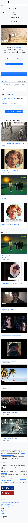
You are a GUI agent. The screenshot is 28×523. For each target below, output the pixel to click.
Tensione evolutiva (6, 412)
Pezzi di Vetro (5, 283)
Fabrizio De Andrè (18, 171)
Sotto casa (4, 309)
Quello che (4, 100)
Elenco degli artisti (5, 504)
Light (18, 8)
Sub (3, 101)
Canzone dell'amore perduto (9, 143)
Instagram (3, 513)
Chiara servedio (17, 47)
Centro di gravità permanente (9, 197)
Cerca (2, 501)
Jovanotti (15, 412)
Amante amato (6, 103)
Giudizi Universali (6, 335)
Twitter (2, 512)
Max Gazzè (11, 309)
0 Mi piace (5, 84)
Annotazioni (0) (15, 58)
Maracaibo (4, 387)
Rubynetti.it (4, 473)
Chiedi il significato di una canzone (10, 502)
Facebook (3, 510)
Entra (14, 8)
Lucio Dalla (13, 361)
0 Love (11, 84)
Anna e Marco (5, 361)
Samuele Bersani (16, 335)
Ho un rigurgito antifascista (9, 98)
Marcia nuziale (5, 224)
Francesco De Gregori (16, 283)
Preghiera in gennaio (7, 171)
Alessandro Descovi (6, 480)
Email (2, 518)
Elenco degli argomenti (7, 506)
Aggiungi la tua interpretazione (15, 64)
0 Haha (17, 84)
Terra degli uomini (6, 438)
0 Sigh (22, 84)
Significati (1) (5, 58)
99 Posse (12, 94)
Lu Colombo (12, 387)
